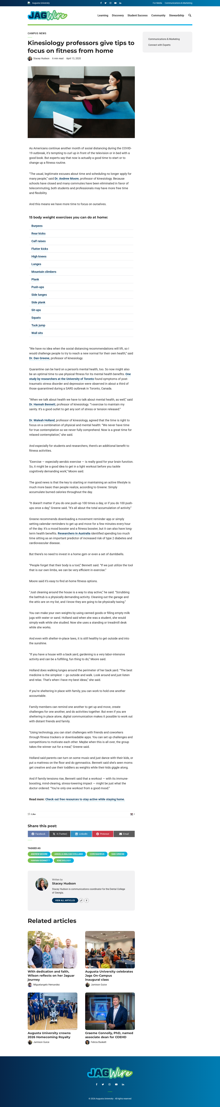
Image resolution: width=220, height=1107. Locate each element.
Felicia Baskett (98, 1042)
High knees (38, 256)
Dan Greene (117, 854)
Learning (103, 15)
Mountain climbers (43, 272)
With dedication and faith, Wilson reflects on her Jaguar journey (51, 975)
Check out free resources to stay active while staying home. (85, 799)
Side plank (38, 302)
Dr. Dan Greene (39, 358)
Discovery (118, 15)
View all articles (65, 900)
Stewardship (176, 15)
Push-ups (37, 287)
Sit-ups (36, 310)
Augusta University (41, 3)
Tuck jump (38, 325)
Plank (35, 279)
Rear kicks (38, 233)
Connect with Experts (159, 45)
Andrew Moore (39, 854)
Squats (36, 317)
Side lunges (39, 294)
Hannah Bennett (40, 860)
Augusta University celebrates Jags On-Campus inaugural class (109, 975)
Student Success (138, 15)
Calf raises (38, 241)
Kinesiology (64, 860)
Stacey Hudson (41, 58)
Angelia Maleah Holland (68, 854)
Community (158, 15)
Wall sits (37, 333)
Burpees (37, 226)
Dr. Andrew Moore (67, 178)
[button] (81, 226)
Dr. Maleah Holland (42, 420)
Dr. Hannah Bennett (42, 404)
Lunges (36, 264)
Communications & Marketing (178, 3)
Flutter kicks (39, 249)
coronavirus (97, 854)
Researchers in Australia (74, 533)
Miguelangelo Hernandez (46, 984)
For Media (157, 3)
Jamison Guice (99, 984)
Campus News (37, 33)
